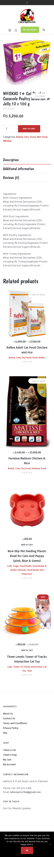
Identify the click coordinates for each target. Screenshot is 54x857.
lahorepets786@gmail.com (25, 792)
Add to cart (29, 129)
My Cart (7, 759)
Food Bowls (26, 566)
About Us (8, 713)
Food (33, 136)
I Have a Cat (9, 750)
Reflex (42, 357)
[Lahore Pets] (27, 16)
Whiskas (7, 140)
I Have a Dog (10, 754)
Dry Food (26, 357)
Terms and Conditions (15, 723)
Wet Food (42, 136)
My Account (30, 30)
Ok (27, 850)
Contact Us (9, 718)
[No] (50, 844)
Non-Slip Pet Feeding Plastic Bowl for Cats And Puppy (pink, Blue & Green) (27, 556)
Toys (29, 670)
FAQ (5, 732)
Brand (19, 136)
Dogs (16, 566)
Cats (26, 136)
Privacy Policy (10, 728)
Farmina (36, 468)
